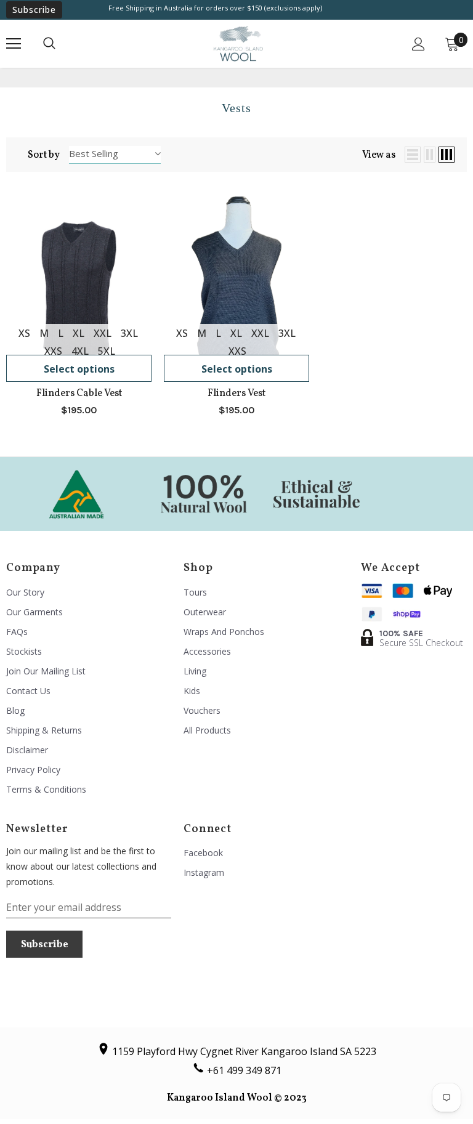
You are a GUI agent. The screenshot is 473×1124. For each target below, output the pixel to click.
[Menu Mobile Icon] (13, 43)
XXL (102, 333)
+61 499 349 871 (244, 1070)
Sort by (44, 155)
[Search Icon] (49, 44)
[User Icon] (418, 44)
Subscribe (34, 9)
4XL (80, 351)
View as (378, 155)
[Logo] (238, 44)
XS (24, 333)
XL (78, 333)
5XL (106, 351)
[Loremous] (76, 493)
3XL (129, 333)
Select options (79, 369)
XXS (53, 351)
